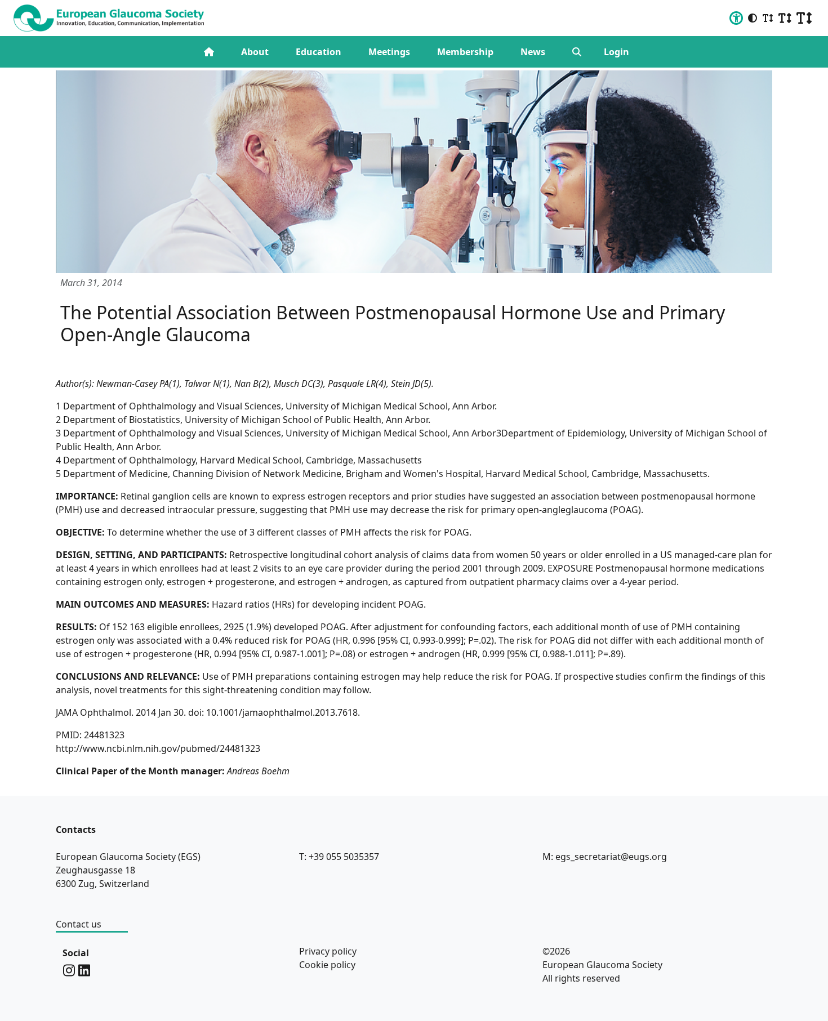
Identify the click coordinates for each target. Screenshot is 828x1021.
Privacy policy (328, 951)
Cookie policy (327, 964)
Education (318, 52)
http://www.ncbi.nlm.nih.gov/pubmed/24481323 (158, 748)
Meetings (389, 52)
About (255, 52)
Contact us (78, 924)
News (532, 52)
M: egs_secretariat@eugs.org (604, 856)
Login (616, 52)
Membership (465, 52)
